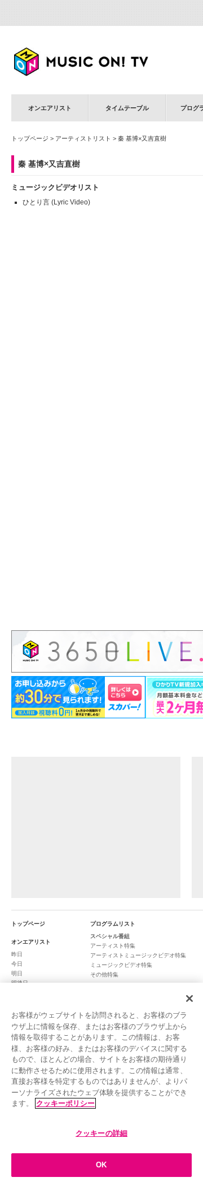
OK (101, 1165)
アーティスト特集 (112, 946)
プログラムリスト (112, 924)
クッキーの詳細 (101, 1133)
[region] (101, 1084)
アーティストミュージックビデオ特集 (138, 955)
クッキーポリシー (65, 1103)
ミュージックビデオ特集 (121, 965)
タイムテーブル (127, 107)
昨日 (17, 954)
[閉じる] (189, 998)
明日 (17, 973)
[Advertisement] (95, 827)
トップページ (29, 138)
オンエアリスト (50, 107)
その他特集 (104, 974)
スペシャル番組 (110, 936)
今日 (17, 964)
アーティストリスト (83, 138)
